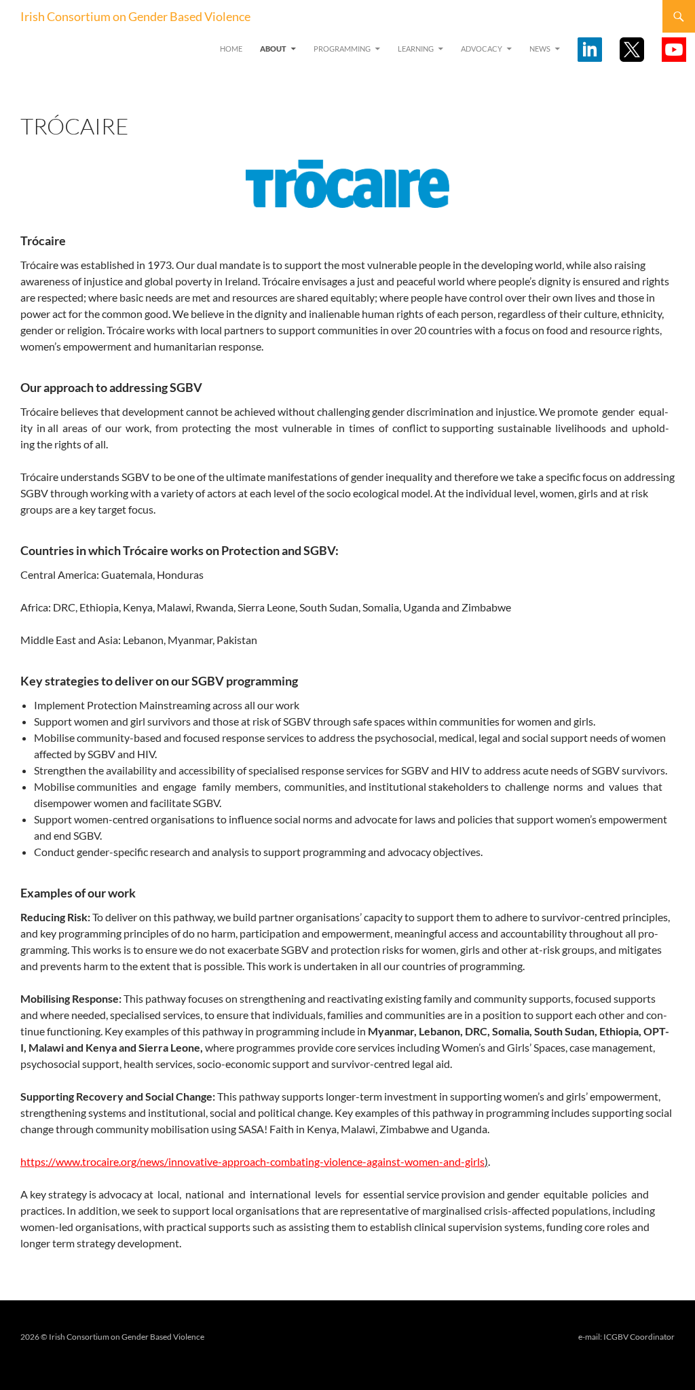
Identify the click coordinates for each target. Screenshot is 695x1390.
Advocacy (481, 48)
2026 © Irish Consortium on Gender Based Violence (112, 1337)
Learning (416, 48)
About (273, 48)
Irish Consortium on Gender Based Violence (135, 16)
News (539, 48)
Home (231, 48)
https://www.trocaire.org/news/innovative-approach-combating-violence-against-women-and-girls (252, 1161)
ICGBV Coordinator (639, 1337)
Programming (342, 48)
